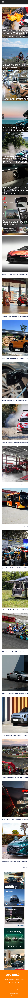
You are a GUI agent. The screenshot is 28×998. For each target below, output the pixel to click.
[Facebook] (9, 982)
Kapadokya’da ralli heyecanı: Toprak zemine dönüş (15, 442)
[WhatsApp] (18, 982)
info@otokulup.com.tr (14, 993)
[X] (15, 982)
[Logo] (14, 975)
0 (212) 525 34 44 (14, 995)
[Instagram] (12, 982)
